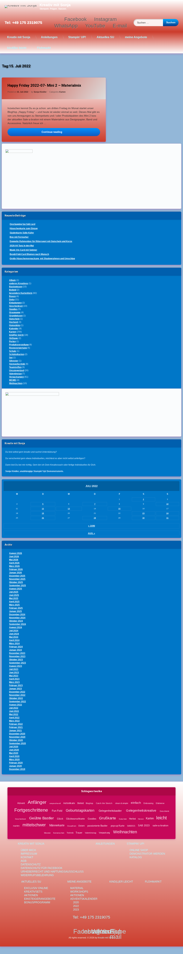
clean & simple (121, 803)
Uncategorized (16, 370)
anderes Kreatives (18, 283)
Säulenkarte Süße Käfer (22, 233)
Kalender (13, 328)
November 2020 (17, 737)
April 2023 (14, 679)
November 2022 (17, 695)
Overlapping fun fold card (22, 224)
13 (69, 509)
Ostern (81, 826)
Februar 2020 (16, 763)
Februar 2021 (16, 727)
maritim (16, 826)
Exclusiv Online (36, 888)
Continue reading (70, 132)
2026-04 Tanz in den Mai (22, 245)
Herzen (141, 819)
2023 (76, 909)
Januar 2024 (15, 650)
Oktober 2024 (16, 621)
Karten (62, 92)
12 (43, 509)
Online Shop (139, 850)
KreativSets (33, 891)
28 (95, 518)
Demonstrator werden (147, 853)
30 (143, 518)
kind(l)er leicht (16, 47)
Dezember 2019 (17, 769)
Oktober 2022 (16, 698)
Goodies (13, 309)
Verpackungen (16, 377)
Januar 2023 (15, 688)
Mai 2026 (13, 559)
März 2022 (14, 721)
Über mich (28, 850)
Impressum (29, 853)
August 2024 (15, 627)
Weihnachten (15, 383)
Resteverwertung (18, 348)
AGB (23, 860)
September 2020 (17, 743)
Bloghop (89, 803)
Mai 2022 (13, 714)
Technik (70, 833)
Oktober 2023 (16, 659)
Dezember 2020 (17, 734)
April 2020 (14, 756)
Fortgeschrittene (31, 810)
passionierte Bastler (98, 825)
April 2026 (14, 563)
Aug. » (91, 533)
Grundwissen (16, 315)
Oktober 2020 (16, 740)
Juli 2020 (13, 746)
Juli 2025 (13, 592)
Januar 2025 (15, 611)
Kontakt (27, 857)
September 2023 (17, 663)
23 (143, 513)
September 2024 (17, 624)
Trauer (79, 832)
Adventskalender (83, 898)
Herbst (132, 818)
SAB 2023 (144, 825)
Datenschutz (31, 864)
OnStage (13, 338)
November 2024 (17, 617)
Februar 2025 (16, 608)
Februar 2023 (16, 685)
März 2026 (14, 566)
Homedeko (14, 325)
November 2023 (17, 656)
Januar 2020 (15, 766)
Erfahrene (160, 803)
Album (12, 280)
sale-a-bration (160, 825)
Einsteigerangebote (39, 898)
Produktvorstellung (19, 344)
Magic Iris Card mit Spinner (23, 250)
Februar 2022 (16, 724)
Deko (11, 299)
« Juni (91, 526)
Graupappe (14, 312)
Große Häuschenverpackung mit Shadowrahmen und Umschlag (42, 258)
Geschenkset (16, 306)
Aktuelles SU (105, 37)
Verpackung (104, 832)
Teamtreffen (15, 367)
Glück (60, 818)
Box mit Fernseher (19, 237)
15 (119, 509)
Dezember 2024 (17, 614)
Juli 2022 (13, 708)
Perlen (12, 341)
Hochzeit (13, 322)
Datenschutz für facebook (41, 867)
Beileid (12, 290)
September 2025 (17, 585)
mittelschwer (34, 825)
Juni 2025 (14, 595)
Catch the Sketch (104, 803)
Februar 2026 (16, 569)
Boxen (12, 296)
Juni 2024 (14, 634)
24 (167, 513)
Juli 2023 (13, 669)
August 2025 (15, 588)
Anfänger (37, 802)
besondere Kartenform (20, 293)
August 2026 (15, 553)
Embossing (149, 803)
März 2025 (14, 605)
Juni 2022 (14, 711)
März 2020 (14, 759)
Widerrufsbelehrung (37, 875)
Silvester (13, 361)
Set (11, 357)
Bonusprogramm (37, 902)
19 (43, 513)
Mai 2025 (13, 598)
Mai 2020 (13, 753)
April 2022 (14, 717)
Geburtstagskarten (80, 810)
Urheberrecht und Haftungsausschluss (52, 871)
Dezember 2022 (17, 692)
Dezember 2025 (17, 576)
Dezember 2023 (17, 653)
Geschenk (164, 811)
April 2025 (14, 601)
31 (167, 518)
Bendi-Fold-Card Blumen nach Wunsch (29, 254)
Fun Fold (57, 810)
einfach (136, 802)
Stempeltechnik (17, 364)
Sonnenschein (58, 833)
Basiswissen (15, 286)
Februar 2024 (16, 646)
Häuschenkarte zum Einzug (24, 228)
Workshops (79, 891)
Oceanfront (71, 826)
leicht (161, 817)
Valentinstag (15, 373)
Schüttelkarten (16, 354)
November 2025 (17, 579)
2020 (76, 902)
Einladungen (15, 303)
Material (76, 888)
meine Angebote (136, 37)
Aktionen (31, 895)
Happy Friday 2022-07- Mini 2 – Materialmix (44, 85)
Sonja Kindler (40, 92)
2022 (76, 905)
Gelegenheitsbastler (110, 810)
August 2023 (15, 666)
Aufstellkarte (69, 803)
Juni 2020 (14, 750)
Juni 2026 (14, 556)
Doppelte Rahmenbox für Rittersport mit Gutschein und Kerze (41, 241)
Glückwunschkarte (75, 818)
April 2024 (14, 640)
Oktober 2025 (16, 582)
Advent (21, 803)
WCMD (12, 380)
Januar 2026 (15, 572)
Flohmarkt (44, 47)
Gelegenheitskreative (141, 810)
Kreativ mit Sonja (18, 37)
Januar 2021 (15, 730)
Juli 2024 (13, 630)
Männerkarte (57, 825)
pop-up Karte (118, 825)
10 (167, 504)
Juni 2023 (14, 672)
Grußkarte (107, 818)
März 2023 (14, 682)
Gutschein (14, 319)
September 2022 (17, 701)
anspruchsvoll (55, 803)
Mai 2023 (13, 675)
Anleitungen (49, 37)
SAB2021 (131, 826)
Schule (12, 351)
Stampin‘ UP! (77, 37)
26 (43, 518)
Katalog (136, 857)
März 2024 (14, 643)
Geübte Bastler (41, 818)
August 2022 (15, 705)
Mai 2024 (13, 637)
